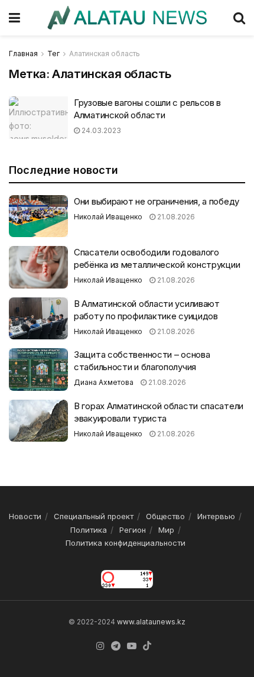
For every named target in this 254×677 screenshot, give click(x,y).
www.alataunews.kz (151, 621)
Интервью (216, 516)
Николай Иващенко (108, 216)
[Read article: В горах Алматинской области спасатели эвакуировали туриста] (38, 421)
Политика (88, 530)
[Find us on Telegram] (116, 646)
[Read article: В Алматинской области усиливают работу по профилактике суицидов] (38, 318)
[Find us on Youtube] (131, 646)
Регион (132, 530)
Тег (53, 53)
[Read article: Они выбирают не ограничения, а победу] (38, 216)
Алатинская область (104, 53)
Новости (25, 516)
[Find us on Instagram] (100, 646)
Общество (165, 516)
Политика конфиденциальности (125, 543)
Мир (166, 530)
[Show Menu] (14, 17)
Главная (23, 53)
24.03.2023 (100, 130)
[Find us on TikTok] (147, 646)
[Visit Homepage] (127, 18)
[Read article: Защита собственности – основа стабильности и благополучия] (38, 369)
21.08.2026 (175, 216)
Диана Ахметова (103, 382)
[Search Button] (239, 17)
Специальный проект (93, 516)
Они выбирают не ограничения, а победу (156, 201)
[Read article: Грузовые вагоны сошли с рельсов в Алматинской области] (38, 117)
